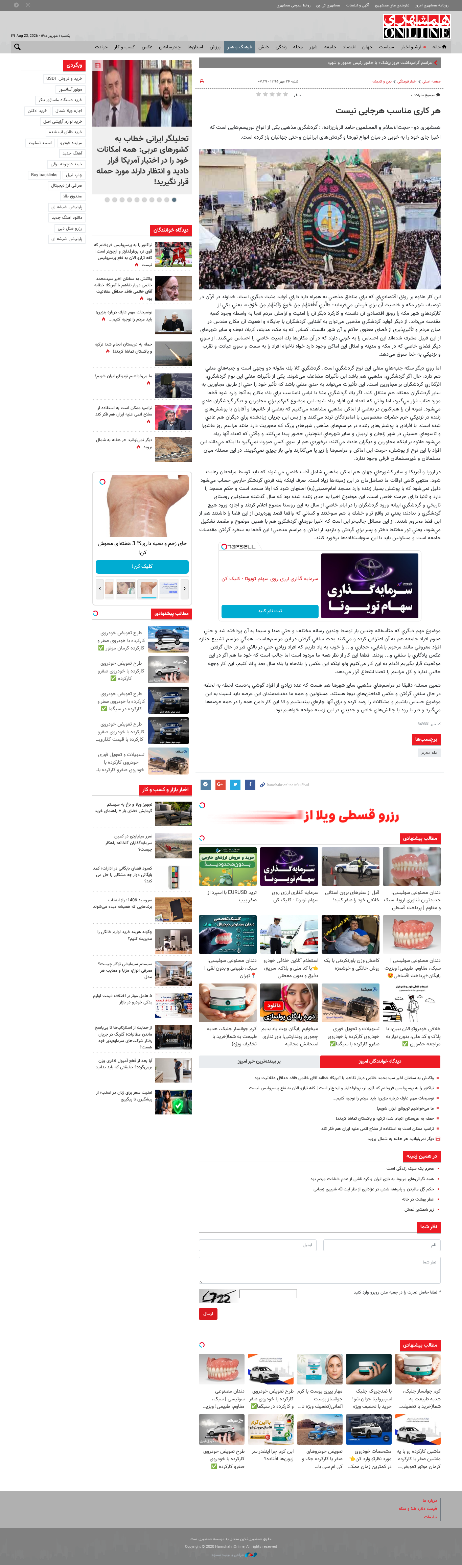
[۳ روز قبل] (173, 1070)
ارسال (208, 1313)
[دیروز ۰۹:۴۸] (173, 1037)
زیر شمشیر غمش (419, 1209)
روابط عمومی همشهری (293, 5)
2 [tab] (166, 200)
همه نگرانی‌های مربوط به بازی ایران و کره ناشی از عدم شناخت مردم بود (372, 1179)
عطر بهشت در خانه (418, 1199)
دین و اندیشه (382, 82)
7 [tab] (129, 200)
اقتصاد (349, 47)
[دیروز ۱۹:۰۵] (173, 385)
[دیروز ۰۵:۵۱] (173, 353)
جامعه (330, 47)
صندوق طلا (72, 196)
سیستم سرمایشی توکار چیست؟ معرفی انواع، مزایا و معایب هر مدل (125, 970)
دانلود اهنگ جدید (67, 217)
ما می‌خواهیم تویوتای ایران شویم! (405, 1108)
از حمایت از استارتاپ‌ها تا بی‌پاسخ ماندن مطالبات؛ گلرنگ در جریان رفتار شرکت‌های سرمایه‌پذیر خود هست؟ (123, 1037)
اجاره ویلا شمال (68, 111)
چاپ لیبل (74, 175)
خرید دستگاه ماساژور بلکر (60, 100)
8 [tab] (122, 200)
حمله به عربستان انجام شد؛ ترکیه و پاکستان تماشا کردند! (385, 1118)
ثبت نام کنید (270, 611)
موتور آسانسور (70, 89)
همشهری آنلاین (413, 26)
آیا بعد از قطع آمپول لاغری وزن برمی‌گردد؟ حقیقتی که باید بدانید (124, 1064)
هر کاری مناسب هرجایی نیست (388, 111)
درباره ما (430, 1500)
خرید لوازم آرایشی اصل (62, 121)
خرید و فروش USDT (64, 78)
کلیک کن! (142, 567)
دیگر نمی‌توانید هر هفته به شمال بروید (401, 1139)
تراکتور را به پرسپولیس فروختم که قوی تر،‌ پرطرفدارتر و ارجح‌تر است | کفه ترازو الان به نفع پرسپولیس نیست (341, 1088)
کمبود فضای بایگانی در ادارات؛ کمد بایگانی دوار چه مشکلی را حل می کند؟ (122, 875)
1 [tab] (174, 200)
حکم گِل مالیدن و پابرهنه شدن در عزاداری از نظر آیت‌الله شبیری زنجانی (374, 1189)
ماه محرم (429, 753)
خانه (437, 47)
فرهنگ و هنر (239, 47)
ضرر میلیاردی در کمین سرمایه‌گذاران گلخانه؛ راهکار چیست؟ (128, 843)
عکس (147, 47)
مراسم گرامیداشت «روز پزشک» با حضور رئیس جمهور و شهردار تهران (373, 63)
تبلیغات (430, 1517)
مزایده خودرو (71, 143)
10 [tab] (107, 200)
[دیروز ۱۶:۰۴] (173, 909)
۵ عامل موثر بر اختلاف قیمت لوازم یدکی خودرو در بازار (122, 999)
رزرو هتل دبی (70, 228)
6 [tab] (137, 200)
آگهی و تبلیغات (357, 5)
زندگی (281, 47)
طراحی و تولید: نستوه (228, 1555)
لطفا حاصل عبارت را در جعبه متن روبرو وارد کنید (397, 1292)
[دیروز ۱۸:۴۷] (173, 417)
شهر (313, 47)
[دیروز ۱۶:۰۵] (173, 814)
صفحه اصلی (431, 82)
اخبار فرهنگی (407, 82)
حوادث (101, 47)
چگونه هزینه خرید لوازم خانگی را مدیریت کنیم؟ (124, 935)
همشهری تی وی (328, 5)
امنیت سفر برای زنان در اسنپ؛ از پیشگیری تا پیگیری (124, 1095)
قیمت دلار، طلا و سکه (418, 1508)
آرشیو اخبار (411, 47)
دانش (263, 47)
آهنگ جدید (72, 153)
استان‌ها (195, 47)
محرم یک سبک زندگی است (410, 1168)
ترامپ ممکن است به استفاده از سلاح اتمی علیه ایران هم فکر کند (377, 1128)
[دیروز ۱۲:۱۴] (173, 254)
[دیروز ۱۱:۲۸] (173, 321)
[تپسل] (224, 546)
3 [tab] (159, 200)
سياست (386, 47)
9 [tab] (114, 200)
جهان (367, 47)
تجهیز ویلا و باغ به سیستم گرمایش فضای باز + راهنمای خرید (123, 807)
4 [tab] (152, 200)
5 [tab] (144, 200)
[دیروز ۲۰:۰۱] (142, 93)
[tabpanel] (142, 127)
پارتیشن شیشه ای (66, 207)
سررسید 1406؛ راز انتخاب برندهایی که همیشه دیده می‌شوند (122, 903)
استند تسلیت (40, 143)
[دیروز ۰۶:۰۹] (173, 288)
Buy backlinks (44, 175)
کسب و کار (124, 47)
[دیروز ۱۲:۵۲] (173, 449)
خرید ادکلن (37, 111)
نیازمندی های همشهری (392, 5)
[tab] (380, 1061)
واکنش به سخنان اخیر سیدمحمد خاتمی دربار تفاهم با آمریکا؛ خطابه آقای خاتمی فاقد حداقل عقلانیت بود (344, 1078)
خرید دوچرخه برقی (66, 164)
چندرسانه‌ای (170, 47)
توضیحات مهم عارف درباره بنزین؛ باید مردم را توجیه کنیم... (383, 1098)
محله (298, 47)
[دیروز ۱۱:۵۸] (173, 973)
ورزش (215, 47)
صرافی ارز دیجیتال (66, 185)
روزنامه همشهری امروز (431, 5)
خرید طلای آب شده (65, 132)
